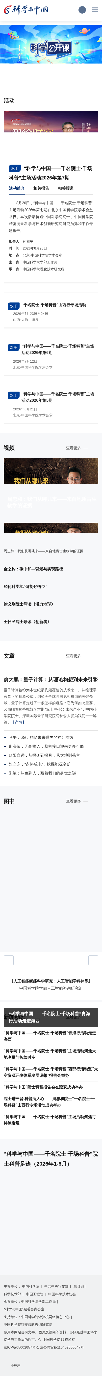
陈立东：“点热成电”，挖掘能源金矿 (40, 764)
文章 (9, 656)
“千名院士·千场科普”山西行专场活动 (54, 305)
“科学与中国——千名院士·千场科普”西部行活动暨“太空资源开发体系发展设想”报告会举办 (51, 1072)
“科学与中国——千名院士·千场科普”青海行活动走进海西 (49, 1017)
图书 (9, 801)
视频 (9, 448)
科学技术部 (12, 1294)
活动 (9, 101)
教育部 (79, 1286)
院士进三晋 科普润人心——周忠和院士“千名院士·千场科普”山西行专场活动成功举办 (49, 1102)
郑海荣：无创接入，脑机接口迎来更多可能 (46, 746)
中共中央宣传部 (56, 1286)
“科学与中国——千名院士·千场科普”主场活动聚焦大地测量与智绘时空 (50, 1054)
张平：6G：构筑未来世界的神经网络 (41, 737)
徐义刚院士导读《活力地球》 (29, 604)
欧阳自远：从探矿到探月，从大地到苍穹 (44, 755)
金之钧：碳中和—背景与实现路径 (33, 569)
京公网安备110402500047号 (62, 1347)
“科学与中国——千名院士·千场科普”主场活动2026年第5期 (58, 397)
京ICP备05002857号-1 (21, 1347)
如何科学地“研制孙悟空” (25, 586)
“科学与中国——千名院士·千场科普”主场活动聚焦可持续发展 (50, 1120)
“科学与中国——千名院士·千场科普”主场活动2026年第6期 (58, 349)
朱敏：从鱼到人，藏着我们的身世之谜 (42, 773)
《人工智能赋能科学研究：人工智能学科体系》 (51, 981)
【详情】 (18, 722)
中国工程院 (34, 1294)
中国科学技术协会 (62, 1294)
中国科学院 (30, 1286)
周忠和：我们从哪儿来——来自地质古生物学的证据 (52, 502)
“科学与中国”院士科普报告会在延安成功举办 (43, 1087)
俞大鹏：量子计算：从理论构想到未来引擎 (51, 679)
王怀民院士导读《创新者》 (27, 622)
